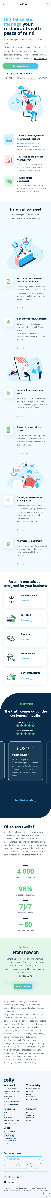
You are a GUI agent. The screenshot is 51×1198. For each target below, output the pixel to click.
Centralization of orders (12, 1099)
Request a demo (20, 66)
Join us (28, 1120)
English (11, 1182)
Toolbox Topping (10, 1123)
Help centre (8, 1118)
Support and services (11, 1104)
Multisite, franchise (33, 1089)
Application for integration (13, 1120)
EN (43, 3)
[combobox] (45, 3)
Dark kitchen (30, 1097)
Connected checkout (11, 1089)
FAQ (5, 1115)
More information (33, 854)
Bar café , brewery (32, 1099)
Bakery (28, 1094)
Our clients (30, 1118)
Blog (5, 1112)
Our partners (30, 1115)
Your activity (33, 1085)
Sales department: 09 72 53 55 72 (10, 1135)
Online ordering (9, 1096)
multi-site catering (24, 47)
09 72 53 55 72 (40, 58)
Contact (8, 1127)
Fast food (29, 1091)
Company (31, 1108)
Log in (6, 1143)
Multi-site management (12, 1102)
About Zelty (30, 1112)
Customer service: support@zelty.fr (10, 1140)
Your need (9, 1085)
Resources (9, 1108)
